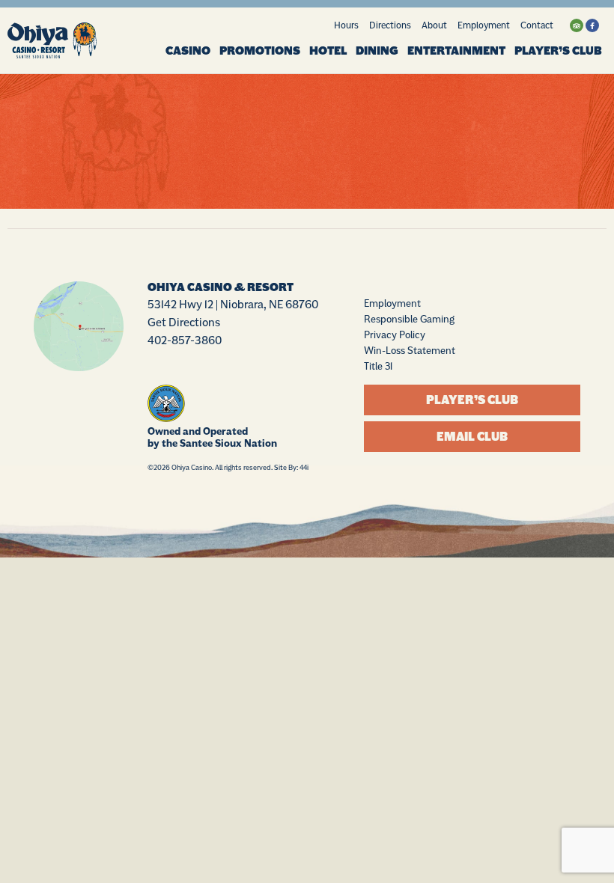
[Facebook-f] (592, 25)
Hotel (328, 50)
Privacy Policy (394, 334)
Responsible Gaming (409, 319)
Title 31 (378, 366)
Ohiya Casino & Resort (221, 287)
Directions (390, 25)
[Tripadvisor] (576, 25)
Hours (346, 25)
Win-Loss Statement (409, 350)
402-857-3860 (185, 340)
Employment (484, 25)
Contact (536, 25)
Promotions (259, 50)
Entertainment (456, 50)
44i (304, 467)
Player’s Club (558, 50)
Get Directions (184, 322)
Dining (377, 50)
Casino (187, 50)
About (434, 25)
